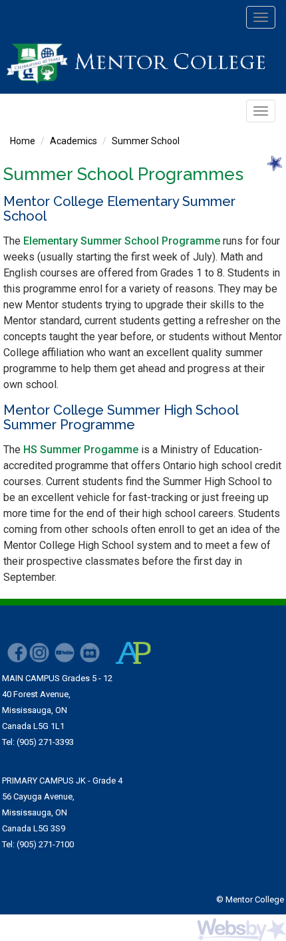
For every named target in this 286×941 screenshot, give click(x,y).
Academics (73, 141)
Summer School (146, 141)
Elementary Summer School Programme (121, 241)
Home (22, 141)
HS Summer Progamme (80, 449)
